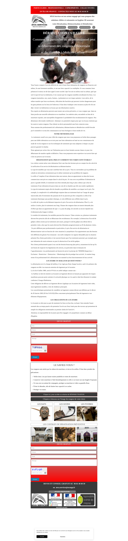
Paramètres (62, 536)
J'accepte (42, 536)
